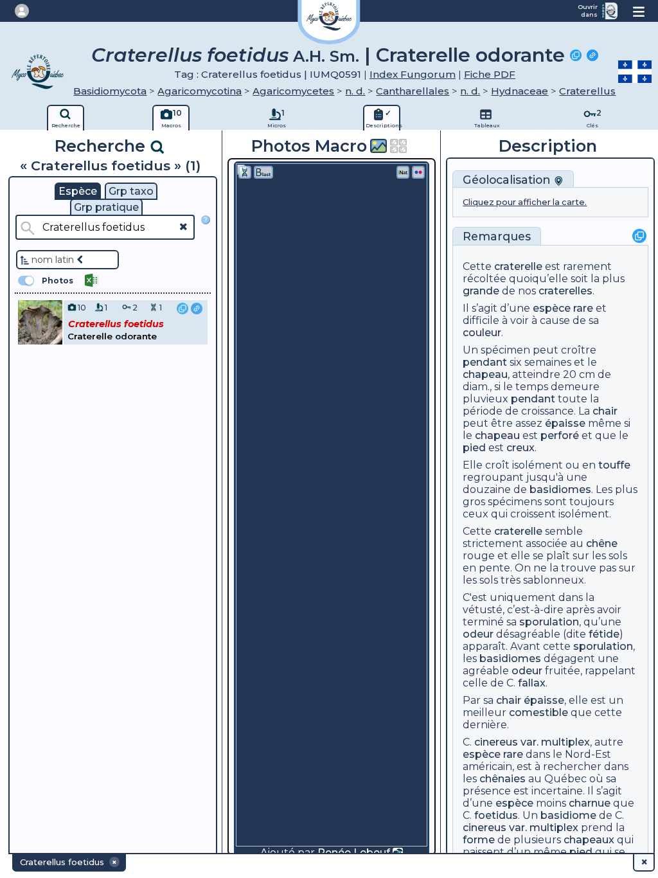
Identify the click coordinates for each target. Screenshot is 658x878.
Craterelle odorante (470, 55)
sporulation (549, 622)
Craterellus (587, 91)
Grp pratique (106, 207)
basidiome (568, 815)
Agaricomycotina (199, 91)
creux (520, 448)
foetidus (496, 815)
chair (605, 411)
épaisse (565, 423)
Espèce (77, 191)
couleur (482, 333)
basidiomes (560, 489)
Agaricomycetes (293, 91)
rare (583, 308)
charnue (589, 803)
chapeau (485, 374)
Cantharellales (412, 91)
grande (481, 291)
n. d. (355, 91)
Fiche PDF (489, 74)
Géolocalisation (508, 179)
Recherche (102, 146)
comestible (538, 712)
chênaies (502, 779)
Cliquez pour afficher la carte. (525, 202)
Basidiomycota (110, 91)
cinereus (496, 742)
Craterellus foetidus (190, 55)
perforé (559, 435)
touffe (614, 465)
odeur (478, 634)
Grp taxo (131, 191)
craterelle (518, 266)
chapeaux (589, 840)
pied (474, 448)
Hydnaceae (519, 91)
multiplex (565, 742)
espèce (552, 308)
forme (479, 840)
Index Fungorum (412, 74)
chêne (602, 543)
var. (529, 742)
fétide (604, 634)
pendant (485, 362)
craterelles (565, 291)
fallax (532, 683)
